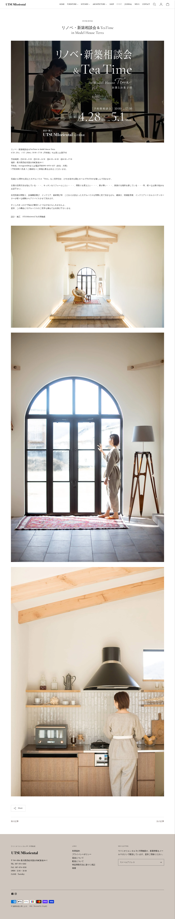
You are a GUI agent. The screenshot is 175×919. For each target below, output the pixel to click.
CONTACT (146, 4)
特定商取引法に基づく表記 (83, 864)
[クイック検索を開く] (154, 4)
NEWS (137, 4)
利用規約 (76, 851)
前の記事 (15, 821)
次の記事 (160, 821)
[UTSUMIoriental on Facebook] (12, 894)
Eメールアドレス (127, 859)
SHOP (112, 4)
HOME (61, 4)
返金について (78, 857)
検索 (74, 868)
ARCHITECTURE (99, 4)
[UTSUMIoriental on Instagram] (16, 894)
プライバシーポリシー (81, 854)
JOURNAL (128, 4)
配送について (78, 861)
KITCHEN (84, 4)
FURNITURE (71, 4)
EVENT (119, 4)
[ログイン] (161, 4)
